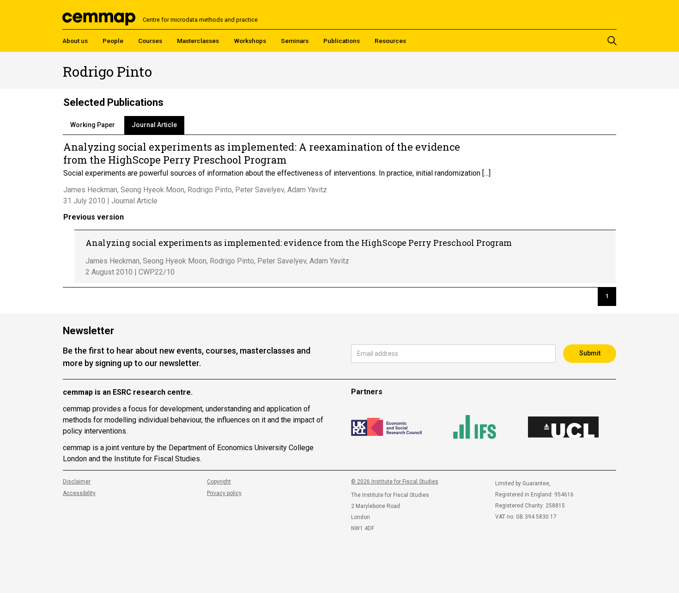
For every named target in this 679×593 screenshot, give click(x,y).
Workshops (250, 40)
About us (75, 40)
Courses (150, 40)
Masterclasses (198, 40)
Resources (390, 40)
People (113, 40)
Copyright (219, 481)
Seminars (295, 40)
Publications (341, 40)
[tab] (92, 125)
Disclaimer (77, 481)
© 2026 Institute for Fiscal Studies (394, 481)
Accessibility (79, 493)
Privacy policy (224, 493)
